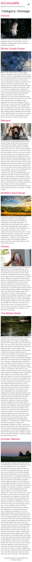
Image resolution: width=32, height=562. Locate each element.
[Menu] (28, 4)
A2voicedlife (10, 3)
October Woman (10, 439)
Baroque (6, 120)
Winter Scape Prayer (13, 48)
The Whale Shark (11, 313)
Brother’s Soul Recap (13, 192)
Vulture (5, 15)
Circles (5, 246)
